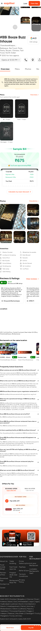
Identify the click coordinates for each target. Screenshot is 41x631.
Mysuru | (30, 609)
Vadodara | (4, 611)
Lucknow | (14, 604)
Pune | (36, 599)
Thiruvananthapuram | (18, 611)
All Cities (18, 616)
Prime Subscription (24, 562)
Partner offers (3, 574)
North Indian (10, 53)
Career (3, 588)
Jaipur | (32, 601)
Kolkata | (3, 601)
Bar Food (13, 48)
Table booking (12, 562)
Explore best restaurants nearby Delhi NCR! (15, 619)
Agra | (37, 601)
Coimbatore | (30, 604)
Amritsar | (31, 606)
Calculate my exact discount (18, 192)
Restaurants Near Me (14, 581)
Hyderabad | (5, 604)
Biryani (8, 50)
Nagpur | (30, 611)
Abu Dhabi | (20, 613)
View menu (33, 95)
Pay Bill (31, 628)
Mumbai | (13, 599)
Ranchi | (3, 606)
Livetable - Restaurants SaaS (34, 571)
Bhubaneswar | (6, 609)
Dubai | (10, 601)
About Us (3, 561)
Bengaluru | (22, 599)
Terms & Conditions (23, 575)
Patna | (23, 606)
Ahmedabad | (23, 601)
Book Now (10, 628)
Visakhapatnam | (13, 606)
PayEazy (22, 567)
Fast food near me (13, 568)
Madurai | (11, 613)
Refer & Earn (24, 571)
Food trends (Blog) (2, 567)
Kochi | (21, 604)
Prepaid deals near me (13, 575)
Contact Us (4, 584)
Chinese (15, 50)
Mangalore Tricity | (7, 616)
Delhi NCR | (4, 599)
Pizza (20, 48)
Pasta (2, 50)
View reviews (31, 279)
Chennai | (30, 599)
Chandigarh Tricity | (33, 613)
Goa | (16, 601)
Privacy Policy (22, 581)
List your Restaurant (33, 564)
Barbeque (4, 48)
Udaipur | (4, 613)
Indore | (15, 609)
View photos (33, 201)
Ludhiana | (23, 609)
